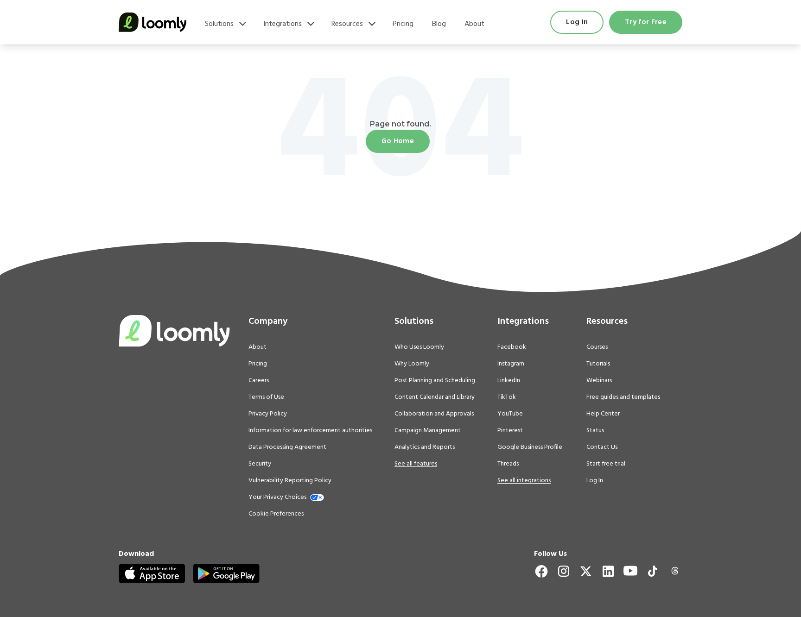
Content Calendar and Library (434, 397)
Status (595, 430)
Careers (258, 380)
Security (259, 464)
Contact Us (601, 447)
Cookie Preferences (276, 514)
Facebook (511, 347)
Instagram (510, 364)
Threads (508, 464)
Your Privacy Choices (277, 497)
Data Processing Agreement (287, 447)
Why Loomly (411, 364)
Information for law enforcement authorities (310, 430)
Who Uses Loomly (419, 347)
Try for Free (646, 22)
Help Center (603, 414)
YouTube (510, 414)
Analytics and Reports (424, 447)
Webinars (599, 380)
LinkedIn (508, 380)
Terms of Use (266, 397)
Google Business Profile (529, 447)
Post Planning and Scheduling (434, 380)
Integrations (282, 24)
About (474, 24)
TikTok (506, 397)
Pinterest (510, 430)
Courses (597, 347)
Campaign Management (427, 430)
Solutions (219, 24)
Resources (347, 24)
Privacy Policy (267, 414)
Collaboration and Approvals (434, 414)
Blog (439, 24)
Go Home (397, 141)
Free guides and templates (623, 397)
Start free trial (605, 464)
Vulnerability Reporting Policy (289, 480)
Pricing (403, 24)
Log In (577, 22)
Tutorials (598, 364)
